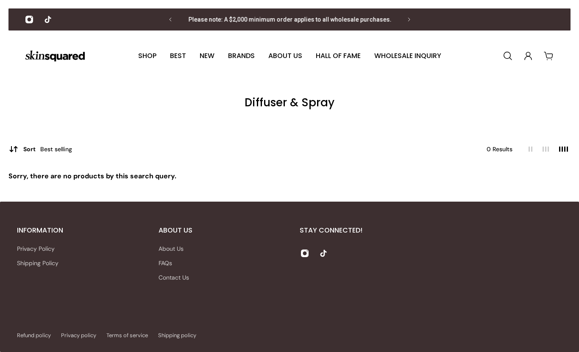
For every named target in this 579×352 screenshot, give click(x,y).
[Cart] (548, 56)
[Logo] (55, 56)
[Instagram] (29, 19)
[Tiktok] (48, 19)
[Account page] (528, 56)
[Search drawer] (508, 56)
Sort (47, 149)
